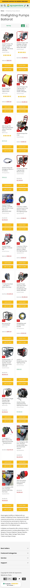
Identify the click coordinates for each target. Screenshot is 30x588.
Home (2, 11)
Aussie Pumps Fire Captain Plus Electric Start (22, 170)
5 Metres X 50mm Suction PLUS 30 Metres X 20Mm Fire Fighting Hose (22, 248)
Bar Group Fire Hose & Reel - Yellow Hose (6, 89)
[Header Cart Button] (27, 5)
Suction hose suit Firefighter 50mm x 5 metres (7, 169)
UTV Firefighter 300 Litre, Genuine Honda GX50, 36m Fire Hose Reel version (22, 445)
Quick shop (7, 65)
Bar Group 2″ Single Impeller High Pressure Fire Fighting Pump (7, 401)
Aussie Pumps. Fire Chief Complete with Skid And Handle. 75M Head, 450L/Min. (7, 47)
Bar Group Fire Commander (6, 324)
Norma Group (20, 364)
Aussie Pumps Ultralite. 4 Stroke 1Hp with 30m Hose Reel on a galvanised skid (7, 208)
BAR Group (4, 93)
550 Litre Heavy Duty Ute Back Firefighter (21, 482)
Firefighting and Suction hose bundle (21, 325)
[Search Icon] (4, 5)
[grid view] (23, 25)
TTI (2, 289)
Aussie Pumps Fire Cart (22, 134)
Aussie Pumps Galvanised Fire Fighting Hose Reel (22, 403)
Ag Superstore (20, 213)
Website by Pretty (6, 575)
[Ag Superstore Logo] (15, 5)
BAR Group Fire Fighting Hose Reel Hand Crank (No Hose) (7, 128)
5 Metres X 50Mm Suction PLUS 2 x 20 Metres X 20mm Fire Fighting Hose (22, 209)
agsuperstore (20, 253)
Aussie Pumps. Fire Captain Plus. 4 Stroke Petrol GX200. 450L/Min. (22, 89)
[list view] (27, 25)
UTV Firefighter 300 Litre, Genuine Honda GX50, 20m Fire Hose (7, 489)
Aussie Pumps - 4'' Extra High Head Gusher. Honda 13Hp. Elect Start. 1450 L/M (7, 363)
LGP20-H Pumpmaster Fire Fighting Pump (22, 361)
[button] (7, 55)
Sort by (8, 25)
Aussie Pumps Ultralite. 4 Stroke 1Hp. (7, 247)
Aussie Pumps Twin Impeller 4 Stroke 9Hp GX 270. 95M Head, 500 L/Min (22, 45)
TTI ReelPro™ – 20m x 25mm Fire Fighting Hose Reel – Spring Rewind (7, 440)
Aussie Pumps (5, 52)
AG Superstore (5, 172)
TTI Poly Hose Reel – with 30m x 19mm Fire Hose (7, 285)
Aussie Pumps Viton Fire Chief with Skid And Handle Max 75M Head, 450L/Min (21, 287)
